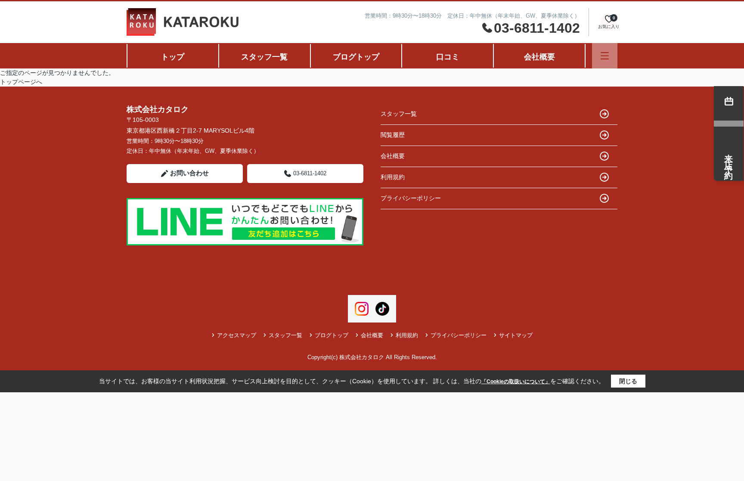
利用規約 (393, 177)
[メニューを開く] (604, 55)
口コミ (447, 57)
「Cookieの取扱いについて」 (515, 382)
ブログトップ (356, 57)
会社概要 (539, 57)
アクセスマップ (236, 335)
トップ (172, 57)
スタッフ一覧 (264, 57)
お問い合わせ (189, 173)
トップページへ (21, 81)
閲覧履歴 (393, 134)
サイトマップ (516, 335)
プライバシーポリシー (411, 198)
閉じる (628, 381)
